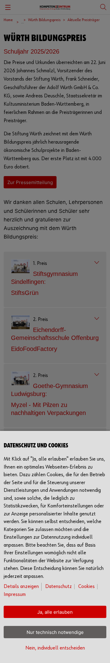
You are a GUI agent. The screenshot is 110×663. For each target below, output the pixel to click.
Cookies (86, 586)
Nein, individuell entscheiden (55, 648)
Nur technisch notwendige (55, 632)
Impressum (15, 594)
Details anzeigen (21, 586)
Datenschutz (58, 586)
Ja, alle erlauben (55, 612)
